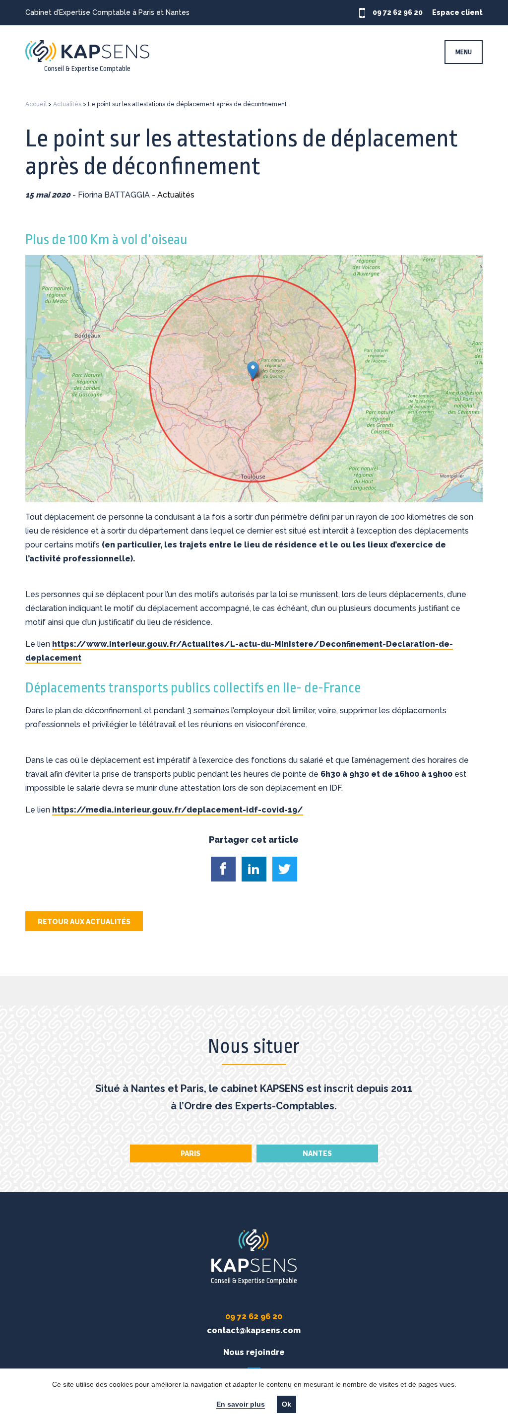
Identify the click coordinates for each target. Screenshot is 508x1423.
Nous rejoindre (254, 1352)
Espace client (457, 12)
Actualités (67, 104)
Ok (286, 1404)
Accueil (36, 104)
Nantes (317, 1153)
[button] (223, 869)
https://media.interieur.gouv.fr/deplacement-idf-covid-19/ (177, 809)
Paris (190, 1153)
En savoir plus (240, 1404)
